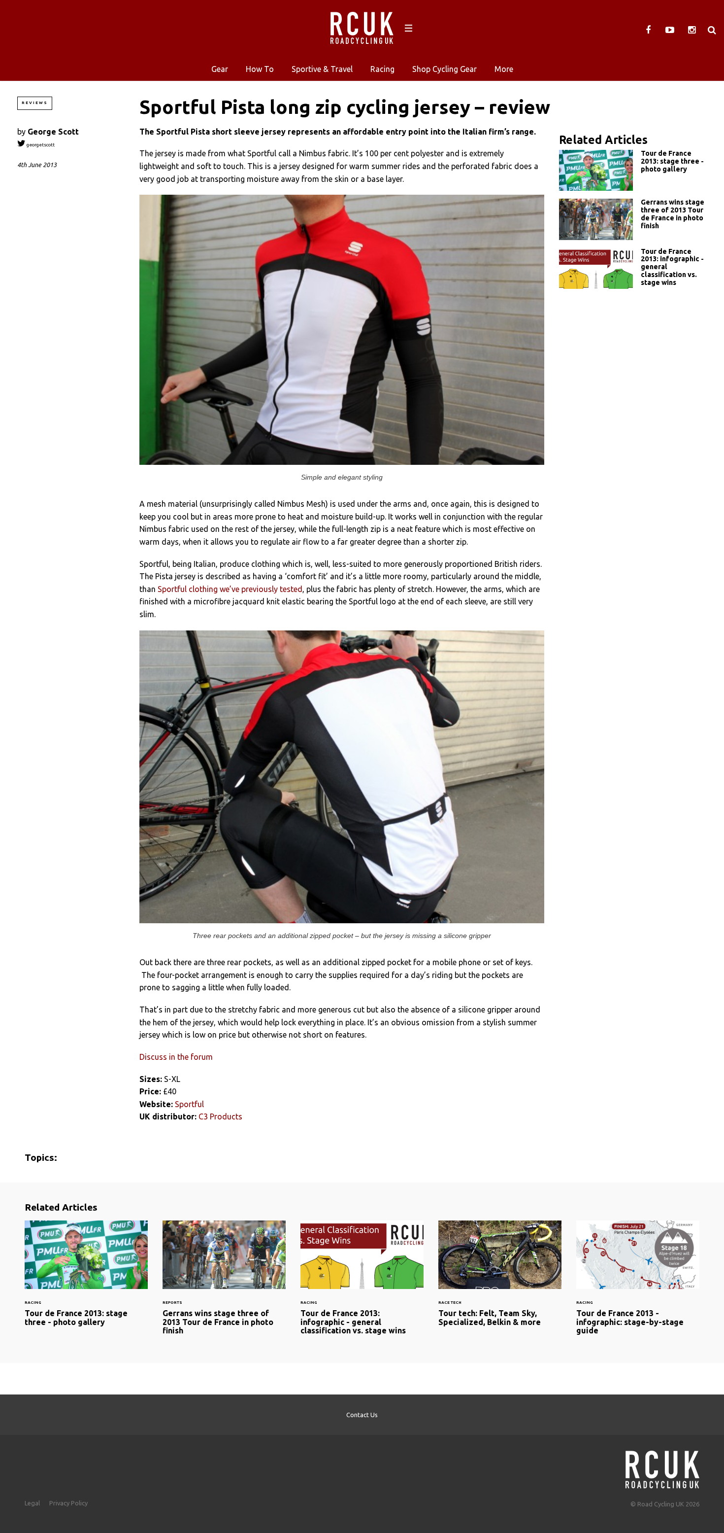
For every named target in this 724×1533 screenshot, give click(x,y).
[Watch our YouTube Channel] (670, 30)
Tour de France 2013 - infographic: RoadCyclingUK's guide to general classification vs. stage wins (633, 269)
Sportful (189, 1104)
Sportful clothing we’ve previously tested (230, 589)
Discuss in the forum (176, 1056)
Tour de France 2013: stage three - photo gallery (633, 170)
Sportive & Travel (322, 69)
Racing (382, 69)
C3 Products (220, 1116)
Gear (219, 69)
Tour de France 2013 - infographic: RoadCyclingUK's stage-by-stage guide (637, 1283)
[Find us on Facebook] (648, 30)
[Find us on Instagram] (691, 30)
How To (260, 69)
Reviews (35, 103)
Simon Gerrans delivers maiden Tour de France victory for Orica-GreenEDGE (633, 219)
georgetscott (40, 144)
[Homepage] (662, 1466)
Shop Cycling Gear (444, 69)
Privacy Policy (68, 1502)
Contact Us (362, 1414)
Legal (32, 1502)
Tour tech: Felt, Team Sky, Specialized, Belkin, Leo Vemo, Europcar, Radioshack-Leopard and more (499, 1279)
